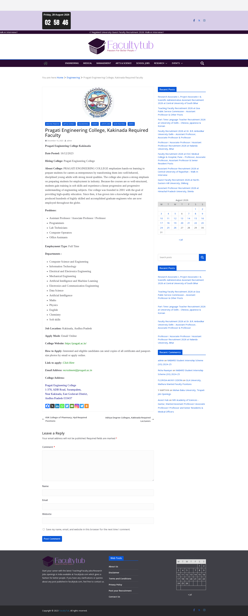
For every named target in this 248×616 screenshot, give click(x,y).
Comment (48, 447)
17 (161, 222)
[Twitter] (67, 406)
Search (202, 257)
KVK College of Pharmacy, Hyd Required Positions (66, 419)
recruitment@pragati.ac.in (77, 370)
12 (175, 218)
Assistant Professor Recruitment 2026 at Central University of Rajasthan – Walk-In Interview (178, 171)
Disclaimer (114, 572)
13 (182, 218)
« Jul (181, 239)
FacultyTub (64, 610)
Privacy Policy (115, 584)
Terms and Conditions (120, 578)
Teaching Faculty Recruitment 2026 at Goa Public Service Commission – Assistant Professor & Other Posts (179, 111)
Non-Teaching (119, 124)
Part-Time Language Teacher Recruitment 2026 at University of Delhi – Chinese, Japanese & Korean (182, 122)
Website (47, 514)
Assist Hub (163, 400)
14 (188, 218)
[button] (165, 63)
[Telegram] (82, 406)
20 (182, 222)
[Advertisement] (86, 5)
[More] (86, 406)
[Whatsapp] (62, 406)
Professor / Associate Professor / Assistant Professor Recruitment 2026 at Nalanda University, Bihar (179, 145)
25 (168, 227)
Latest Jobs (105, 124)
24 (161, 227)
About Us (113, 566)
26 (175, 227)
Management (103, 63)
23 (202, 222)
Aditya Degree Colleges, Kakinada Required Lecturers (128, 419)
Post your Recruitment (120, 590)
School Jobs (143, 63)
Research (159, 63)
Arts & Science (124, 63)
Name (45, 486)
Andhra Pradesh (53, 124)
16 (202, 218)
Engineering (72, 63)
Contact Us (114, 596)
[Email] (72, 406)
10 (161, 218)
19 (175, 222)
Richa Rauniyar (165, 370)
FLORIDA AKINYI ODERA (170, 380)
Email (45, 500)
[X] (52, 406)
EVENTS (176, 63)
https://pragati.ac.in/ (76, 343)
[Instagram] (77, 406)
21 (188, 222)
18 (168, 222)
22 (195, 222)
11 (168, 218)
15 (195, 218)
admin (69, 140)
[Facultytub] (45, 63)
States (131, 124)
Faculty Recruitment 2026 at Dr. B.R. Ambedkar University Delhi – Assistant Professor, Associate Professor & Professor (181, 134)
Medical (87, 63)
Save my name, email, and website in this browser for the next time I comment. (88, 529)
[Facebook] (47, 406)
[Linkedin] (57, 406)
